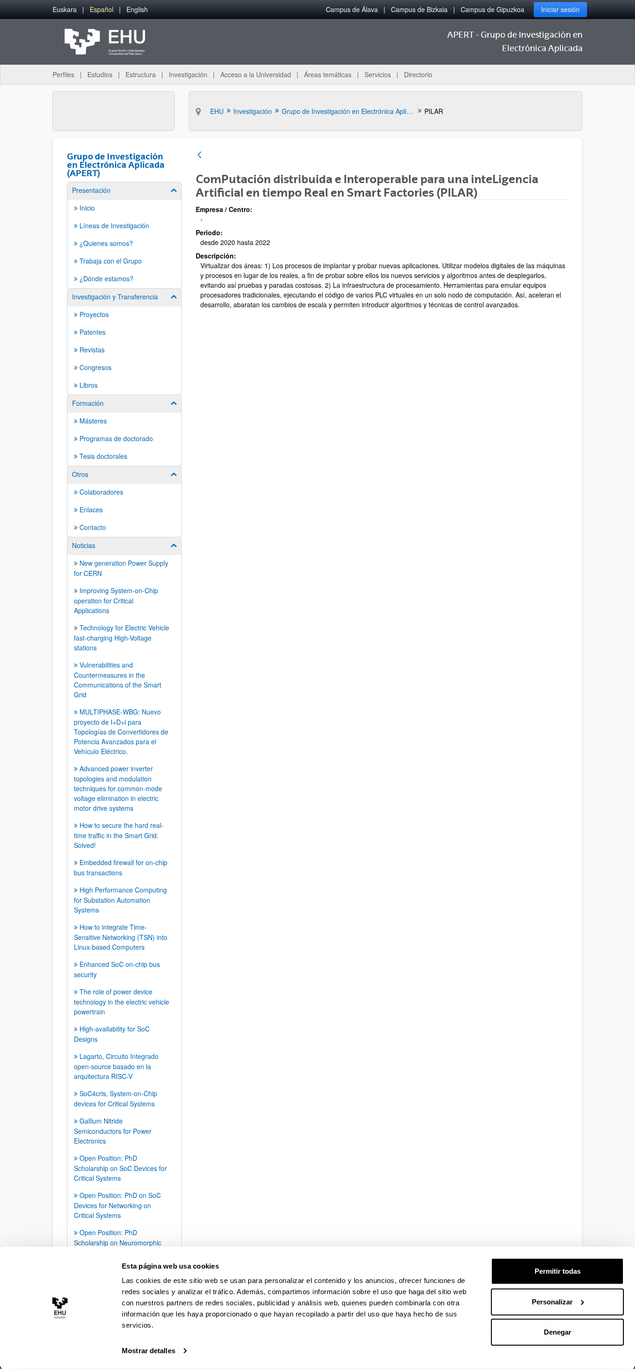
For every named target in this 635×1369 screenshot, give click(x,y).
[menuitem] (64, 9)
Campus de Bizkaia (419, 9)
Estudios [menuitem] (99, 74)
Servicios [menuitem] (377, 74)
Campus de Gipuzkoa (492, 9)
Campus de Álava (352, 9)
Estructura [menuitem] (141, 74)
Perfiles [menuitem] (63, 74)
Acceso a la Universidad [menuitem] (255, 74)
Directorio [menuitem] (418, 74)
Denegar (557, 1332)
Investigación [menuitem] (188, 74)
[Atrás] (199, 155)
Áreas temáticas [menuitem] (327, 74)
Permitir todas (558, 1271)
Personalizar (552, 1301)
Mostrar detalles (148, 1351)
